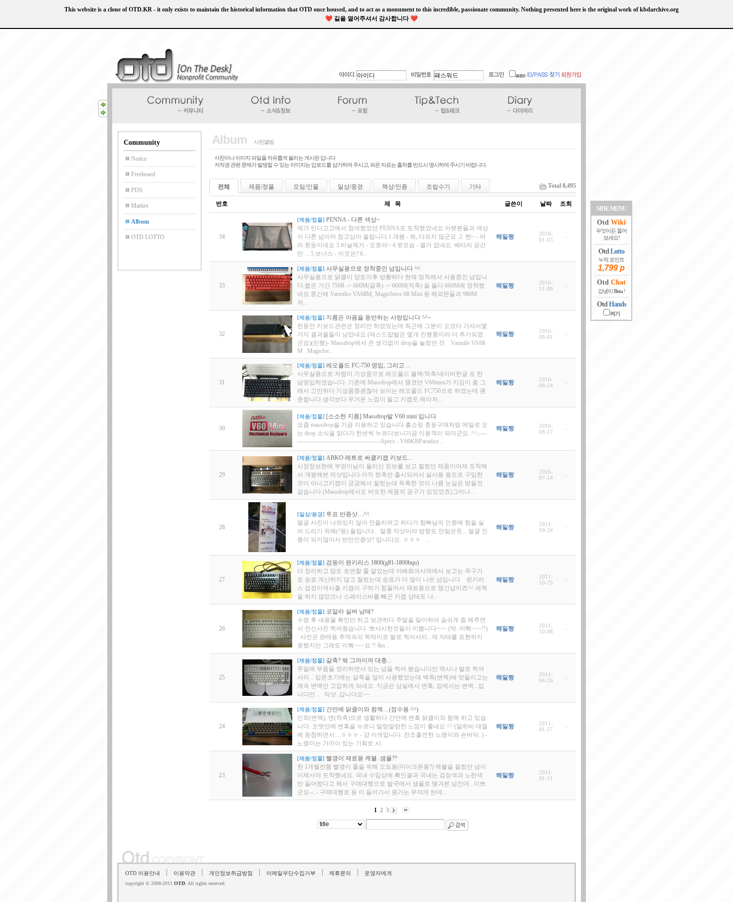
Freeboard (143, 174)
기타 (475, 186)
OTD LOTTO (148, 237)
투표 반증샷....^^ (347, 514)
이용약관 (184, 873)
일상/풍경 (350, 186)
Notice (139, 158)
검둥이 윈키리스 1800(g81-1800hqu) (372, 562)
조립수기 (438, 186)
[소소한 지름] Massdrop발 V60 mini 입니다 (381, 416)
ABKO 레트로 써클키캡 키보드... (369, 457)
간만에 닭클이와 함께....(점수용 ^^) (372, 709)
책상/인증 (394, 186)
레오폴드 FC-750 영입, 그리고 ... (368, 365)
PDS (137, 190)
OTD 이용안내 (142, 873)
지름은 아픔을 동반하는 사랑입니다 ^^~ (378, 317)
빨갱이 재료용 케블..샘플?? (361, 758)
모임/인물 (306, 186)
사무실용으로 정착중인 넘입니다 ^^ (373, 268)
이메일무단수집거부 (291, 873)
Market (139, 205)
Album (140, 221)
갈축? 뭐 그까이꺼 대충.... (359, 660)
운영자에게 (378, 873)
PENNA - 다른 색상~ (353, 219)
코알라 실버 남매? (349, 611)
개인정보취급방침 (231, 873)
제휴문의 (340, 873)
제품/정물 (261, 186)
